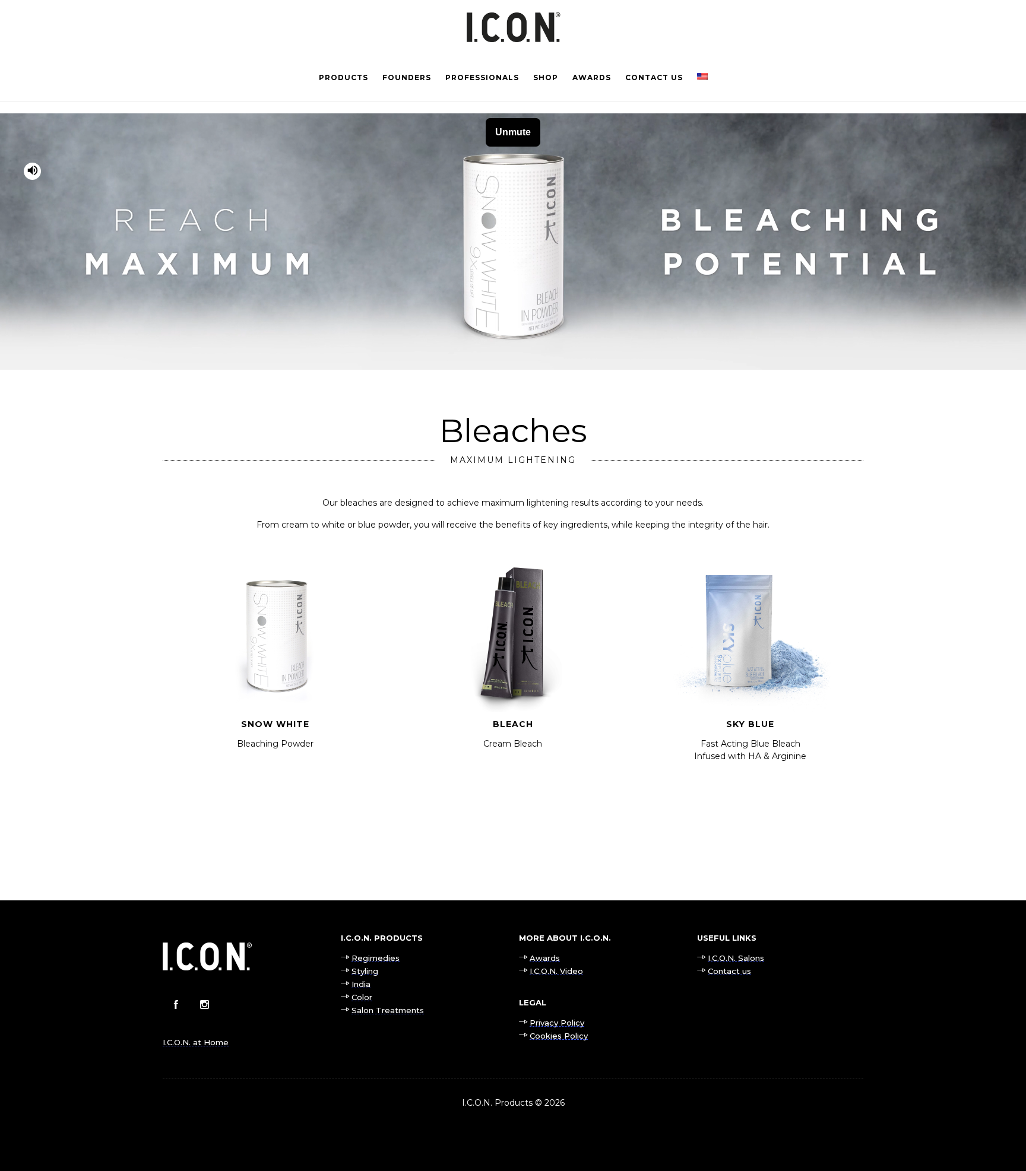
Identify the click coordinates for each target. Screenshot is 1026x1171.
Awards (591, 77)
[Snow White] (275, 648)
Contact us (654, 77)
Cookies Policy (559, 1035)
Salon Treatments (388, 1010)
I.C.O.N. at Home (196, 1042)
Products (343, 77)
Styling (365, 971)
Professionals (482, 77)
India (361, 984)
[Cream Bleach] (513, 648)
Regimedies (376, 958)
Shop (545, 77)
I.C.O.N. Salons (736, 958)
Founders (406, 77)
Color (362, 997)
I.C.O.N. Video (556, 971)
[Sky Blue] (750, 654)
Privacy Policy (557, 1022)
